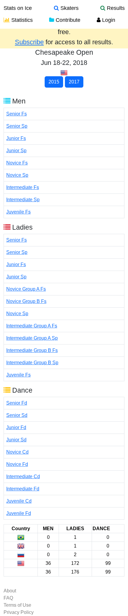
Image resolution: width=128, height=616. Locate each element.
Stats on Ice (18, 8)
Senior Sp (16, 126)
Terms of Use (17, 605)
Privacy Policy (19, 612)
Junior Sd (16, 439)
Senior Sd (16, 415)
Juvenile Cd (19, 501)
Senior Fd (16, 402)
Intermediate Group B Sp (32, 362)
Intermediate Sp (23, 199)
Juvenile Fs (18, 211)
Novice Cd (17, 452)
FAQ (8, 597)
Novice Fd (17, 464)
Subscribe (29, 42)
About (10, 590)
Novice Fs (17, 162)
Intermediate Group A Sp (32, 338)
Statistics (21, 20)
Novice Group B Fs (26, 301)
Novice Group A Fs (26, 289)
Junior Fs (16, 138)
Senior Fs (16, 113)
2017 (74, 81)
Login (108, 20)
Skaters (69, 8)
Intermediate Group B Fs (32, 350)
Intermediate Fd (22, 488)
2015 (54, 81)
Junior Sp (16, 150)
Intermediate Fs (22, 187)
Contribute (67, 20)
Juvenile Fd (18, 513)
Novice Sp (17, 175)
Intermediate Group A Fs (31, 325)
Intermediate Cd (23, 476)
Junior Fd (16, 427)
